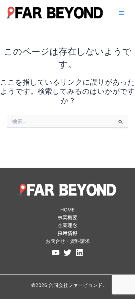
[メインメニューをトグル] (121, 13)
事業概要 (67, 218)
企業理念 (67, 225)
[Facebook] (56, 253)
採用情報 (67, 233)
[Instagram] (79, 253)
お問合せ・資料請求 (68, 241)
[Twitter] (67, 253)
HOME (67, 210)
